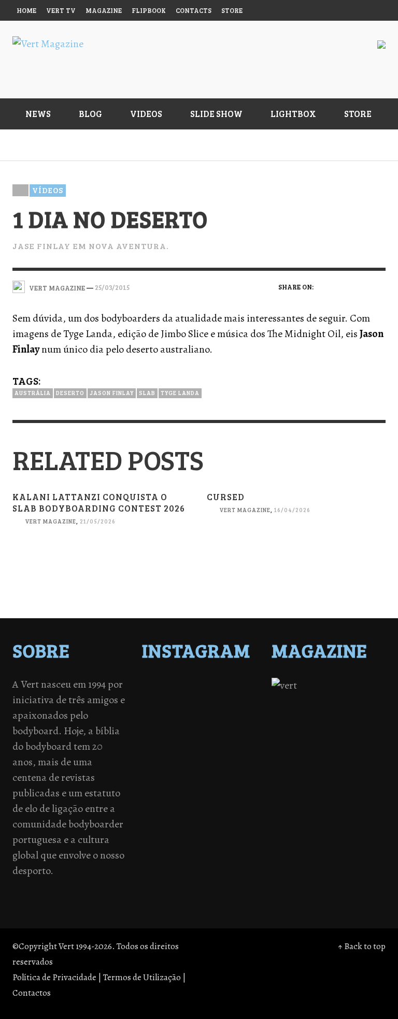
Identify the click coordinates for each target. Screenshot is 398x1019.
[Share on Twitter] (343, 286)
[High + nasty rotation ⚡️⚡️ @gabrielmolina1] (171, 767)
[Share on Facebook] (325, 286)
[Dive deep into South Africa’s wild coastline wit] (226, 794)
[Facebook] (275, 10)
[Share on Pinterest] (379, 286)
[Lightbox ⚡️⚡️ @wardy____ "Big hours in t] (226, 767)
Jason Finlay (112, 393)
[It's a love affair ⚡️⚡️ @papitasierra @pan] (226, 686)
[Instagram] (294, 10)
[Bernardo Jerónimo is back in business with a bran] (171, 713)
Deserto (70, 393)
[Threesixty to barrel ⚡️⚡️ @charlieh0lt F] (226, 807)
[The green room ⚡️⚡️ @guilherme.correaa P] (226, 740)
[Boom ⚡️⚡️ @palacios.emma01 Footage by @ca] (226, 713)
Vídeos (47, 190)
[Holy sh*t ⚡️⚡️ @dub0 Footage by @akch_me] (171, 686)
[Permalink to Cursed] (296, 571)
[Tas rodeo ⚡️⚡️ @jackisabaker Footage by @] (171, 794)
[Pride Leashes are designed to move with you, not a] (171, 807)
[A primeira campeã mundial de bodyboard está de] (171, 699)
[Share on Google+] (360, 286)
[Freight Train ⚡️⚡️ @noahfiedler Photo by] (226, 753)
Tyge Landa (180, 393)
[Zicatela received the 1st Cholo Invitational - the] (226, 726)
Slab (147, 393)
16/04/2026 (292, 510)
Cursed (226, 497)
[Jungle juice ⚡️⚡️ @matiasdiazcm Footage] (226, 780)
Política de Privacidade (54, 977)
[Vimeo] (334, 10)
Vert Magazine (50, 522)
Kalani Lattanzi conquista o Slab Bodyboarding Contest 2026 (98, 502)
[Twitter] (314, 10)
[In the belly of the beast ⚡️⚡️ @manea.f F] (171, 753)
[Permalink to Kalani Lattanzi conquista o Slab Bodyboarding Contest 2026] (101, 582)
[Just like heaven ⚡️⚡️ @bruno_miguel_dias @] (171, 780)
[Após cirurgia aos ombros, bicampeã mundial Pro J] (171, 726)
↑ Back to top (362, 946)
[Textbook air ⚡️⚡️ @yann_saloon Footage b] (226, 699)
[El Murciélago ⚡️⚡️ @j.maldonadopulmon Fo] (171, 740)
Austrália (33, 393)
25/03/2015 (112, 287)
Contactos (31, 993)
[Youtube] (354, 10)
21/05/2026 (98, 522)
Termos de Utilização (142, 977)
